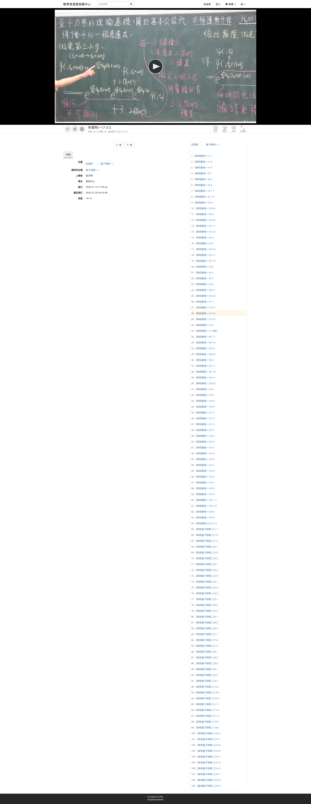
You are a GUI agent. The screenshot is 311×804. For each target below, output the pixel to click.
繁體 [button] (231, 4)
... (97, 163)
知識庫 (89, 163)
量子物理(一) (106, 163)
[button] (243, 4)
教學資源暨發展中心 (77, 4)
